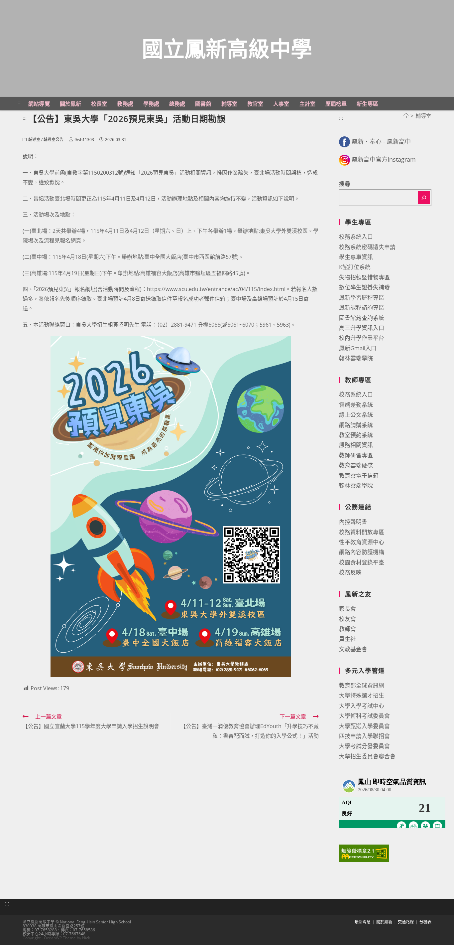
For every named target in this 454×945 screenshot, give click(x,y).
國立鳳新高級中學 (227, 48)
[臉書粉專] (344, 141)
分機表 (425, 922)
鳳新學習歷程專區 (361, 297)
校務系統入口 (356, 236)
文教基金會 (353, 649)
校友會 (347, 619)
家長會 (347, 608)
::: (20, 101)
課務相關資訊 (356, 445)
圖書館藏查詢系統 (361, 318)
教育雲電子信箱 (359, 475)
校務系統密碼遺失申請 (367, 247)
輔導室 (34, 139)
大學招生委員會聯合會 (367, 756)
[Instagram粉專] (344, 159)
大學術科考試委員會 (364, 715)
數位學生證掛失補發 (364, 287)
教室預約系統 (356, 435)
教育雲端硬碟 (356, 465)
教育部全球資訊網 (361, 685)
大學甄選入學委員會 (364, 726)
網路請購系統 (356, 425)
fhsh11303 (84, 139)
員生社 (347, 639)
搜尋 (344, 184)
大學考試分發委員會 (364, 746)
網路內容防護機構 (361, 552)
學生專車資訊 (356, 257)
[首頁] (405, 115)
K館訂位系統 (355, 267)
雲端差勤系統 (356, 404)
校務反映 (350, 572)
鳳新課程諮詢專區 (361, 307)
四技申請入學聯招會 (364, 736)
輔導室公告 (53, 139)
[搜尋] (424, 197)
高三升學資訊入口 (361, 328)
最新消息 (363, 922)
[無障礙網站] (364, 853)
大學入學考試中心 (361, 705)
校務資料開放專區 (361, 532)
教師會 (347, 629)
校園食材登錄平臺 (361, 562)
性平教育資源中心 (361, 542)
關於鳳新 (384, 922)
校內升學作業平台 (361, 338)
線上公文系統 (356, 414)
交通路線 (406, 922)
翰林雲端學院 (356, 358)
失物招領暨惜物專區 (364, 277)
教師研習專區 (356, 455)
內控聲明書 (353, 522)
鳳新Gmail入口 (358, 348)
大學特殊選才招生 (361, 695)
